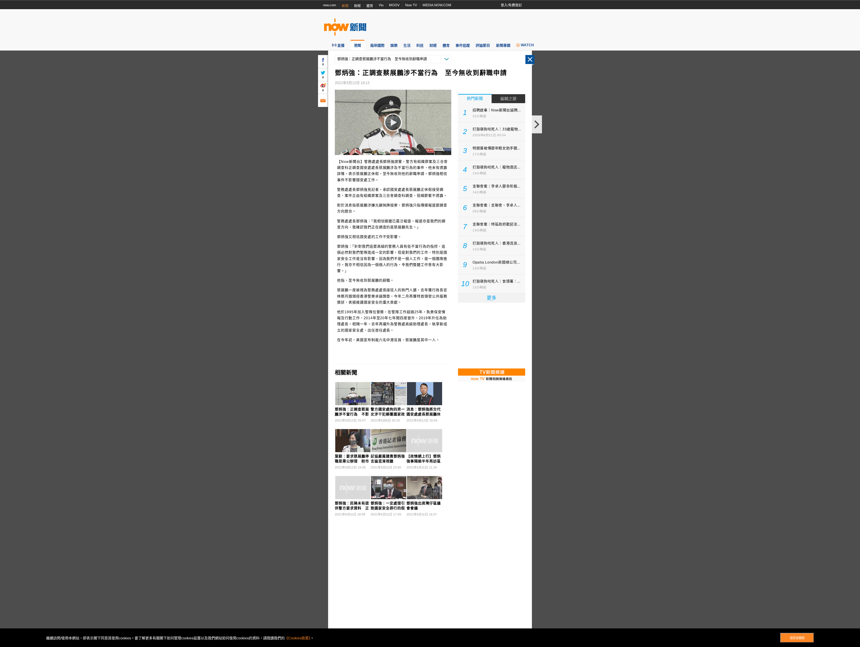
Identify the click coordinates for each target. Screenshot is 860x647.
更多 (492, 298)
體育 (369, 6)
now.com (329, 5)
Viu (381, 5)
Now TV (411, 5)
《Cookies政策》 (297, 638)
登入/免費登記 (511, 5)
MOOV (394, 5)
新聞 (345, 6)
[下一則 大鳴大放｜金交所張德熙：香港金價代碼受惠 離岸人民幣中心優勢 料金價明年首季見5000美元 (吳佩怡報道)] (537, 124)
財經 (357, 6)
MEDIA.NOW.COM (437, 5)
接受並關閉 (797, 638)
